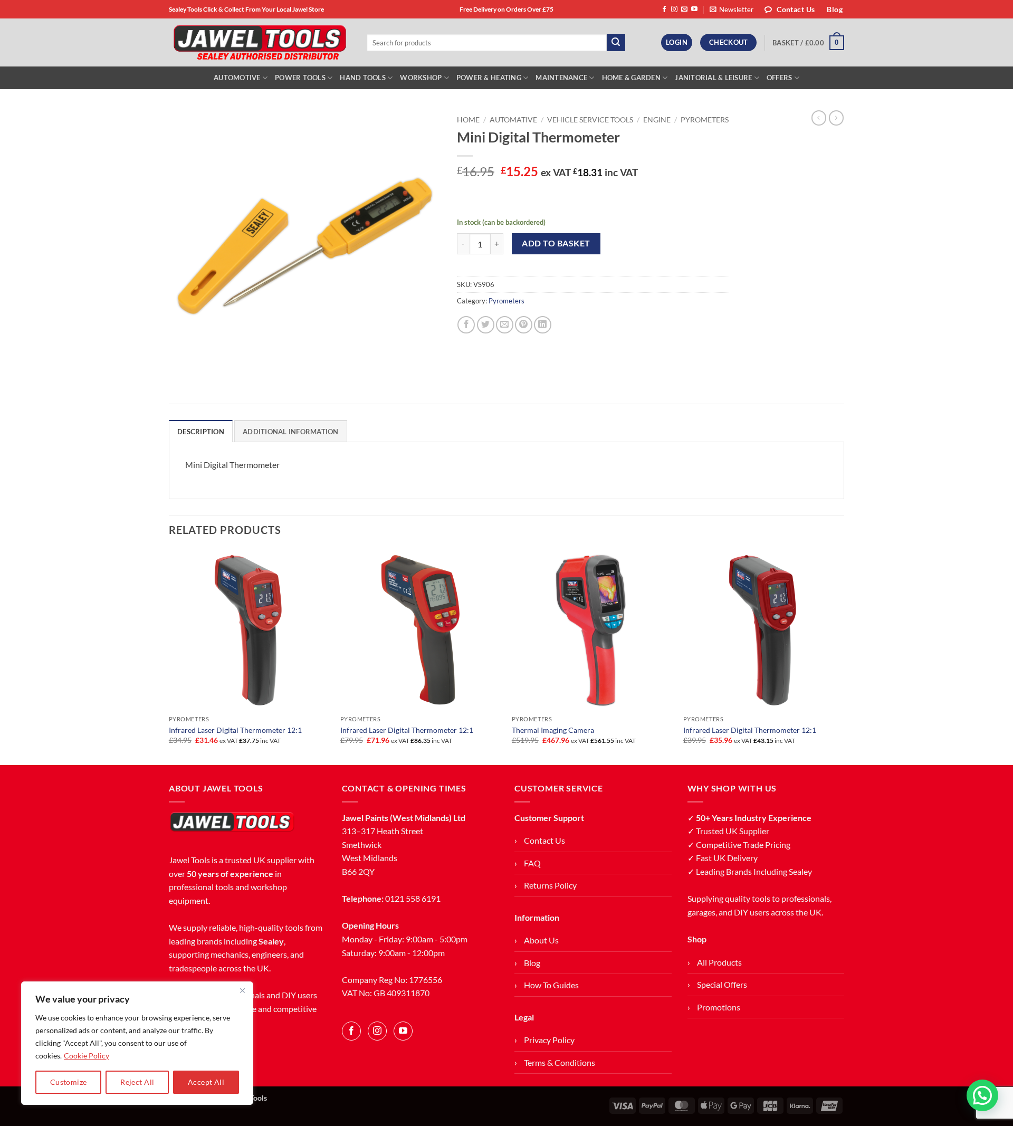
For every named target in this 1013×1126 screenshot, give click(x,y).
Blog (532, 963)
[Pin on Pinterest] (523, 324)
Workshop (421, 77)
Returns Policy (550, 885)
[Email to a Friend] (504, 324)
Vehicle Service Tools (590, 120)
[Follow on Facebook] (664, 9)
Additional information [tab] (291, 431)
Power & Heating (488, 77)
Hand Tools (363, 77)
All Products (719, 962)
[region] (137, 1043)
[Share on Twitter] (485, 324)
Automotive (237, 77)
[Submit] (616, 43)
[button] (731, 9)
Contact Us (544, 840)
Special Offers (722, 984)
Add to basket (556, 243)
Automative (513, 120)
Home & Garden (631, 77)
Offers (779, 77)
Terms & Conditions (559, 1062)
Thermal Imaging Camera (553, 730)
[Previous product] (836, 117)
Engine (657, 120)
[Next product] (818, 117)
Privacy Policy (549, 1040)
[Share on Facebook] (466, 324)
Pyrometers (705, 120)
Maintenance (561, 77)
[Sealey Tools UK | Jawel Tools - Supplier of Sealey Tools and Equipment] (260, 43)
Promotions (718, 1007)
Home (468, 120)
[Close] (242, 990)
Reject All (137, 1081)
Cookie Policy (86, 1055)
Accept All (206, 1081)
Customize (68, 1081)
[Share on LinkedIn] (542, 324)
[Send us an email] (684, 9)
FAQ (532, 863)
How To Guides (551, 985)
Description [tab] (200, 431)
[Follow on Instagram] (674, 9)
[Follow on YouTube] (694, 9)
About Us (541, 940)
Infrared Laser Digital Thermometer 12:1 (235, 730)
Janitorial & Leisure (713, 77)
